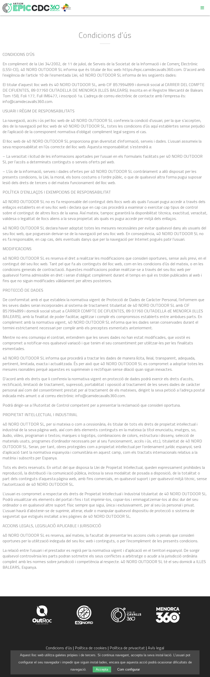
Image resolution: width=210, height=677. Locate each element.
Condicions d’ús (59, 648)
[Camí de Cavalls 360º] (127, 614)
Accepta (102, 669)
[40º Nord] (85, 614)
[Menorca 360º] (168, 614)
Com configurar (128, 669)
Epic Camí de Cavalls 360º (31, 7)
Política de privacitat (127, 648)
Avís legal (156, 648)
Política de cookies (91, 648)
